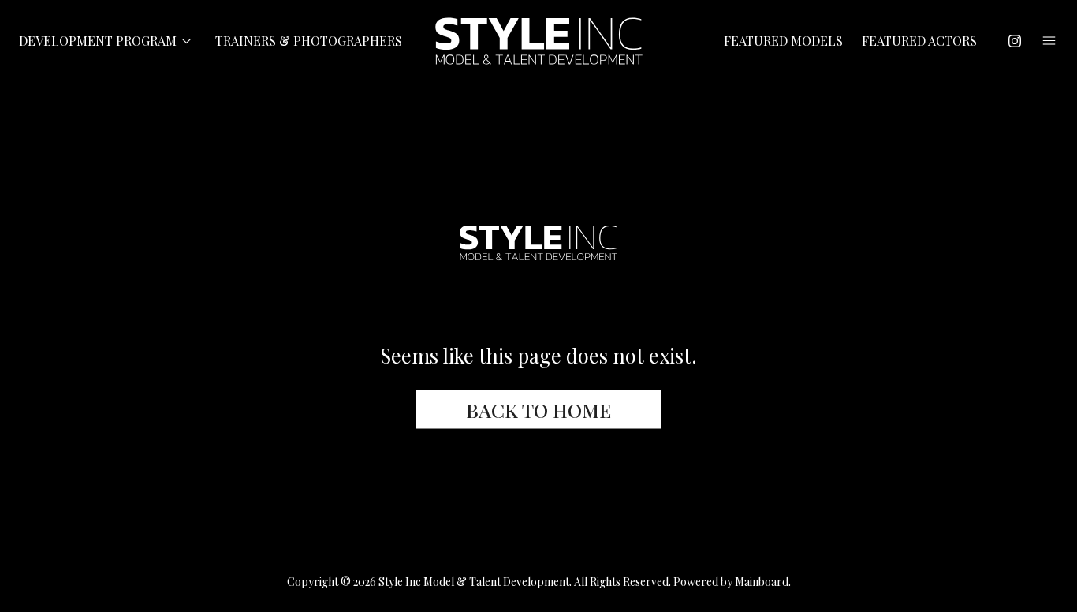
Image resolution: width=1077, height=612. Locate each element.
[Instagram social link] (1014, 41)
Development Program (107, 41)
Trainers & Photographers (308, 41)
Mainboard (761, 581)
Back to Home (538, 409)
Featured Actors (919, 41)
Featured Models (783, 41)
